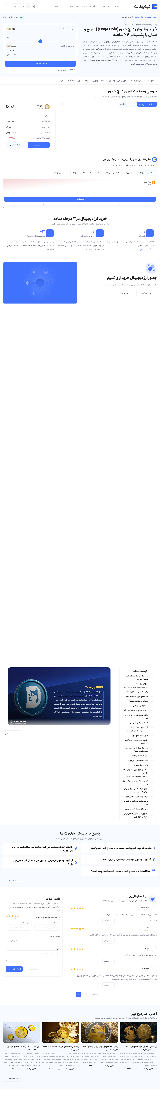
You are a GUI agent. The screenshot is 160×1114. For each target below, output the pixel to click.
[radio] (7, 917)
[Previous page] (73, 994)
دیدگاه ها (71, 80)
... (89, 994)
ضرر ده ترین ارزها (62, 173)
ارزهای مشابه (135, 80)
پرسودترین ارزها (129, 173)
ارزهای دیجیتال (139, 17)
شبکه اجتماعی (15, 144)
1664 (95, 994)
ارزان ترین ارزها (112, 173)
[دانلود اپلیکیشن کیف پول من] (35, 6)
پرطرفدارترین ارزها (147, 173)
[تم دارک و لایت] (6, 6)
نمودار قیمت (149, 80)
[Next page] (100, 994)
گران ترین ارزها (79, 173)
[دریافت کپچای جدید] (26, 969)
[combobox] (33, 941)
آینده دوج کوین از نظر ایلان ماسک (137, 731)
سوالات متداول (84, 80)
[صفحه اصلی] (145, 6)
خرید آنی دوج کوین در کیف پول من (136, 776)
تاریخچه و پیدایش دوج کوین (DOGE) (135, 687)
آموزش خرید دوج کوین (117, 80)
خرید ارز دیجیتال (151, 17)
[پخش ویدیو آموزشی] (40, 282)
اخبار (62, 80)
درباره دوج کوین (99, 80)
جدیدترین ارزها (96, 173)
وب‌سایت (37, 144)
